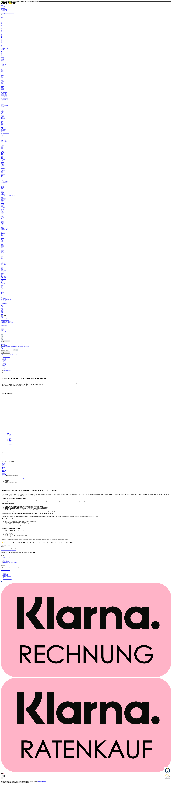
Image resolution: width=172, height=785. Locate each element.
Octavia (10, 440)
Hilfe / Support (6, 557)
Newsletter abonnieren (5, 570)
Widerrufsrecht (6, 575)
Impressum (5, 574)
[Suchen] (2, 337)
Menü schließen (6, 341)
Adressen (15, 346)
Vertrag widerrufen (7, 576)
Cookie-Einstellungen (7, 579)
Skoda (7, 433)
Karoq (10, 438)
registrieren (5, 345)
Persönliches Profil (9, 346)
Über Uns (5, 560)
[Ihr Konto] (2, 339)
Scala (10, 442)
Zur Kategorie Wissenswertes (7, 322)
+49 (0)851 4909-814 (5, 550)
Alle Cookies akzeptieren (24, 782)
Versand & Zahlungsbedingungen (10, 562)
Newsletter (5, 558)
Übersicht (3, 346)
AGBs (4, 573)
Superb (10, 444)
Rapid (10, 441)
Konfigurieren (15, 782)
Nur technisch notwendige (6, 782)
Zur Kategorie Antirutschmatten (7, 13)
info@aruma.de (13, 550)
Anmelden (3, 344)
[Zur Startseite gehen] (9, 4)
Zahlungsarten (20, 346)
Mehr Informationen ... (42, 781)
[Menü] (2, 335)
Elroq (10, 435)
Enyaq (10, 434)
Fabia (10, 436)
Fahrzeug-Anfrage (20, 478)
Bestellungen (26, 346)
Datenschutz (5, 577)
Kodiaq (10, 439)
